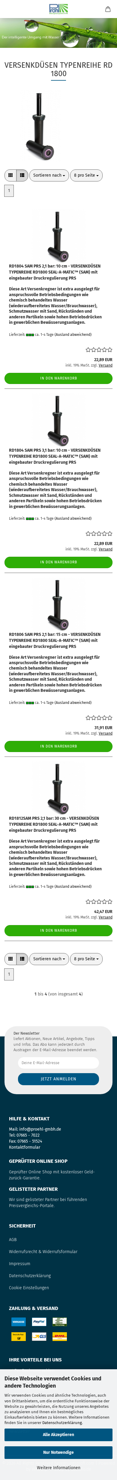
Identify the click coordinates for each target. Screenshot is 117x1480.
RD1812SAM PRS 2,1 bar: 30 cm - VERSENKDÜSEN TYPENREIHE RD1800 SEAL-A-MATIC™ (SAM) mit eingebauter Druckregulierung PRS (54, 824)
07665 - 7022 (28, 1135)
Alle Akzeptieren (58, 1434)
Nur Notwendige (58, 1452)
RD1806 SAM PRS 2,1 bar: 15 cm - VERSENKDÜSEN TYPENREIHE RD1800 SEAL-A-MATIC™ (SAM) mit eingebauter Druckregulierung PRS (54, 640)
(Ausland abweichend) (73, 335)
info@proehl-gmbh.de (40, 1129)
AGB (12, 1239)
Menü (9, 9)
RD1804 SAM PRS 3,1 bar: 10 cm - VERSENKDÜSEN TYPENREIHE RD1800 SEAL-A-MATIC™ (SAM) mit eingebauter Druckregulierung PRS (54, 456)
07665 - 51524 (29, 1141)
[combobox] (49, 175)
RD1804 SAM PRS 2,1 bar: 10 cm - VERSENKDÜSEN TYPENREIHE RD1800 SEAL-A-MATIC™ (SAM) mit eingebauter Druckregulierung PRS (54, 272)
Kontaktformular (24, 1147)
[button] (10, 175)
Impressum (19, 1263)
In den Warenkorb (58, 378)
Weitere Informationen (58, 1467)
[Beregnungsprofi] (58, 9)
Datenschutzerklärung (62, 1422)
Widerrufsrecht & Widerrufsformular (43, 1251)
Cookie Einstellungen (29, 1287)
